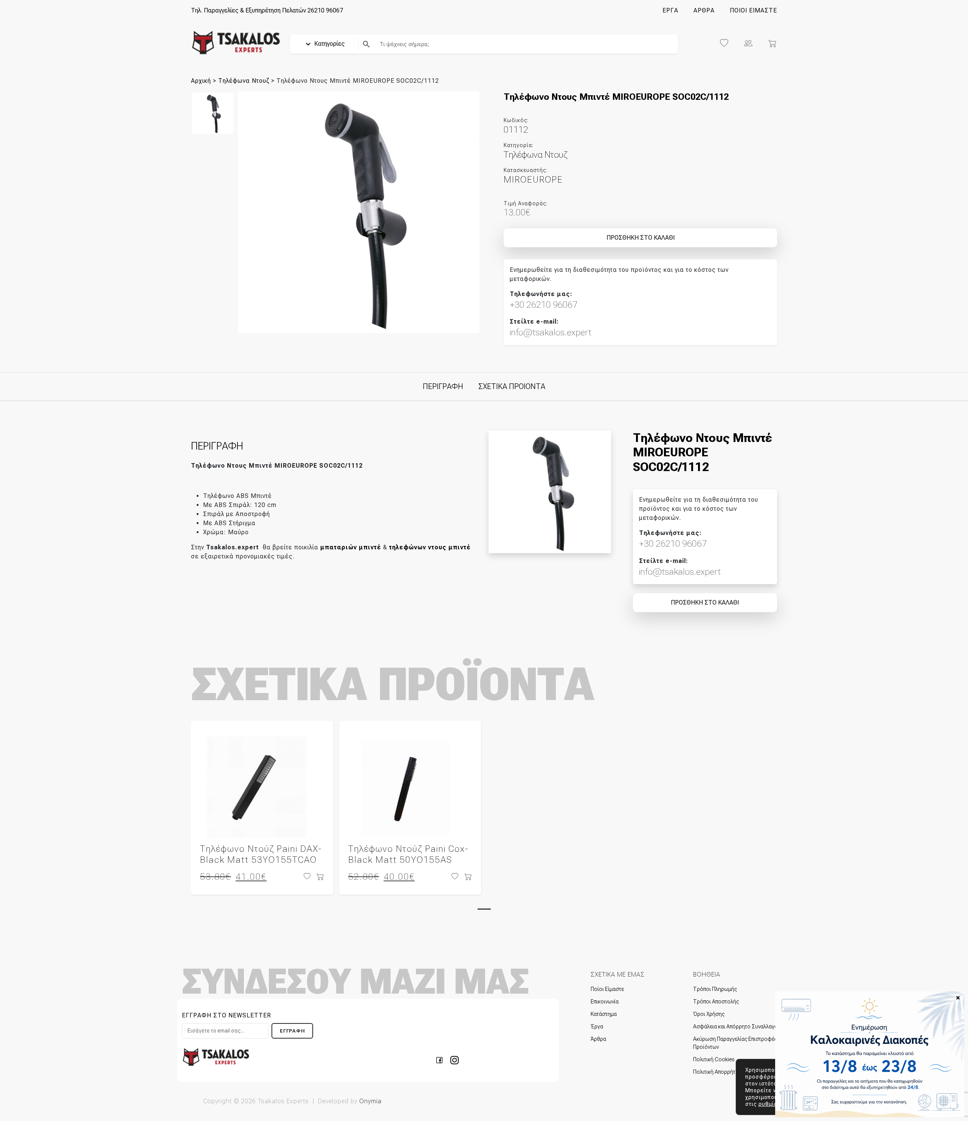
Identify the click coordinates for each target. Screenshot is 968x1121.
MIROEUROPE (533, 179)
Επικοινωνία (605, 1002)
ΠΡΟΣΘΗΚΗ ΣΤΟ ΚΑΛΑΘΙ (641, 237)
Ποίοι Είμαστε (607, 989)
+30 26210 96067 (543, 304)
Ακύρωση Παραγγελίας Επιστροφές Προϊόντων (735, 1043)
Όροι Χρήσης (708, 1014)
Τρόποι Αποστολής (716, 1002)
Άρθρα (598, 1039)
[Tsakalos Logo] (236, 42)
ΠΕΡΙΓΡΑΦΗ (443, 386)
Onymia (370, 1101)
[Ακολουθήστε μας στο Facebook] (441, 1059)
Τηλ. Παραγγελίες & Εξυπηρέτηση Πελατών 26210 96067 (267, 10)
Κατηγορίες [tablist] (329, 43)
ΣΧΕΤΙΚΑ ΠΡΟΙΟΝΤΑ (511, 386)
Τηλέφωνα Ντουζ (243, 80)
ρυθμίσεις (772, 1104)
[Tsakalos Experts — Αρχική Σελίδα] (216, 1056)
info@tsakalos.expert (550, 332)
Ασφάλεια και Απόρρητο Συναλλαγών (737, 1026)
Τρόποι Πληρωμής (715, 989)
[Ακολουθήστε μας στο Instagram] (454, 1059)
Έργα (597, 1026)
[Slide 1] (484, 909)
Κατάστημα (604, 1014)
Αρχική (201, 80)
